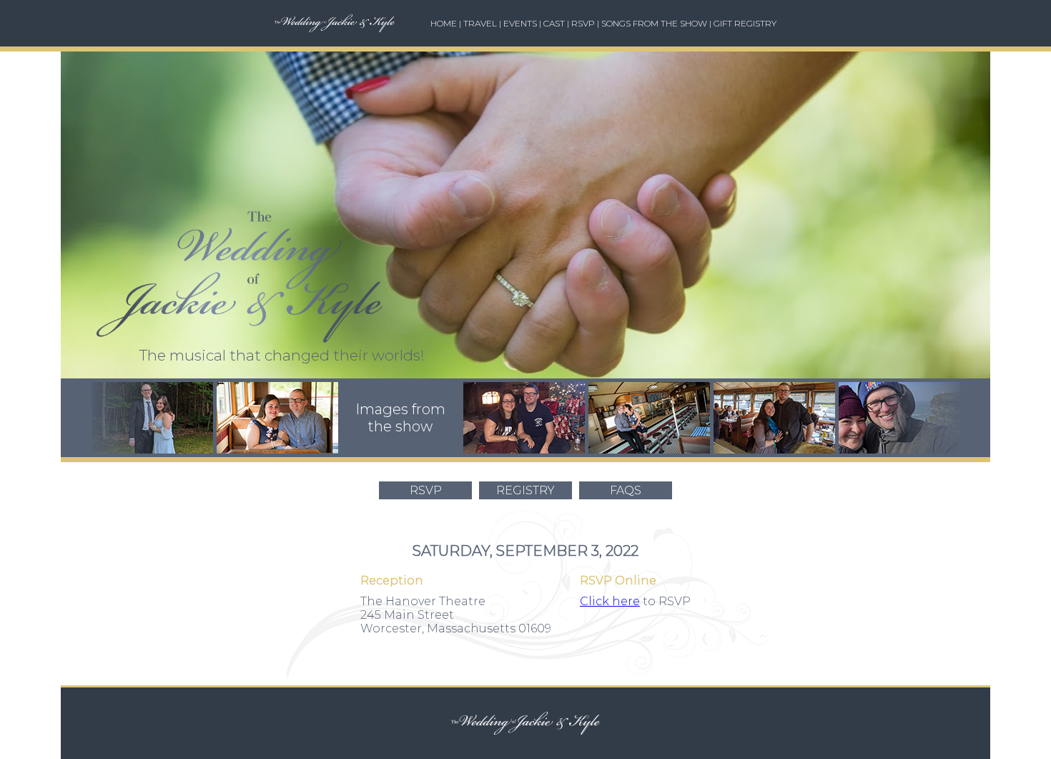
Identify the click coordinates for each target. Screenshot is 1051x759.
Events (520, 23)
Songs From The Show (654, 23)
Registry (525, 490)
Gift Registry (745, 23)
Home (443, 23)
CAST (554, 23)
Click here (610, 601)
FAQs (625, 490)
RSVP (583, 23)
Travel (480, 23)
